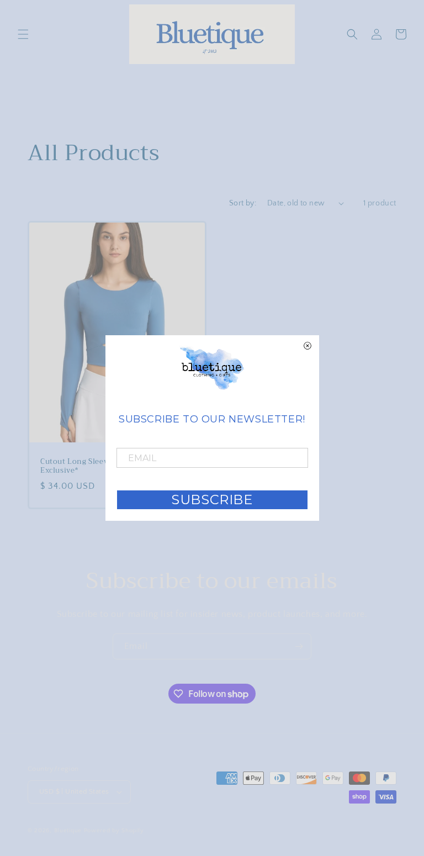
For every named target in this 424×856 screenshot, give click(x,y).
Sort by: (242, 203)
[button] (23, 34)
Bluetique (68, 830)
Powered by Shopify (114, 830)
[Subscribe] (299, 646)
